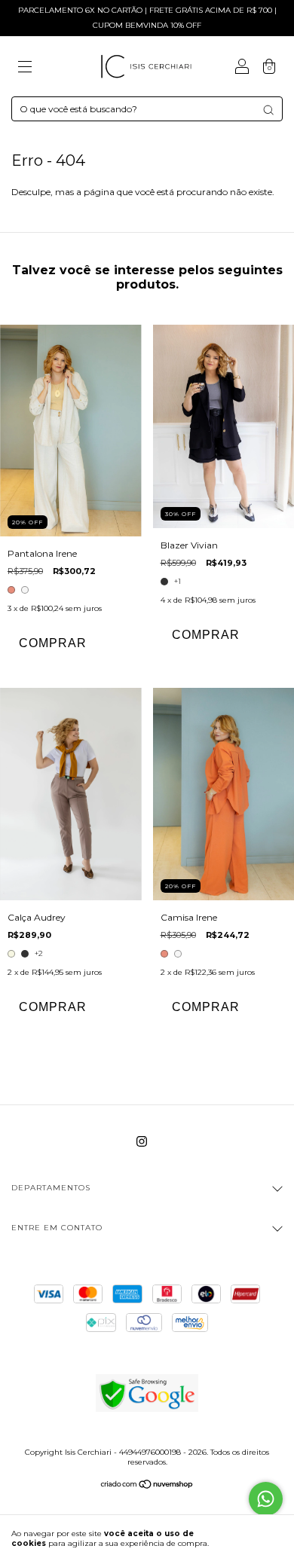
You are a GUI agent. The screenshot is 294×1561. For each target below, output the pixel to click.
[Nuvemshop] (147, 1486)
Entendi (255, 1538)
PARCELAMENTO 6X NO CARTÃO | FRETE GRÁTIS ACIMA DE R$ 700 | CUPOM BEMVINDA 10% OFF (147, 17)
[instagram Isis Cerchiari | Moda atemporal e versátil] (141, 1141)
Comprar (53, 643)
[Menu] (24, 68)
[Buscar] (268, 110)
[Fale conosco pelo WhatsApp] (266, 1499)
